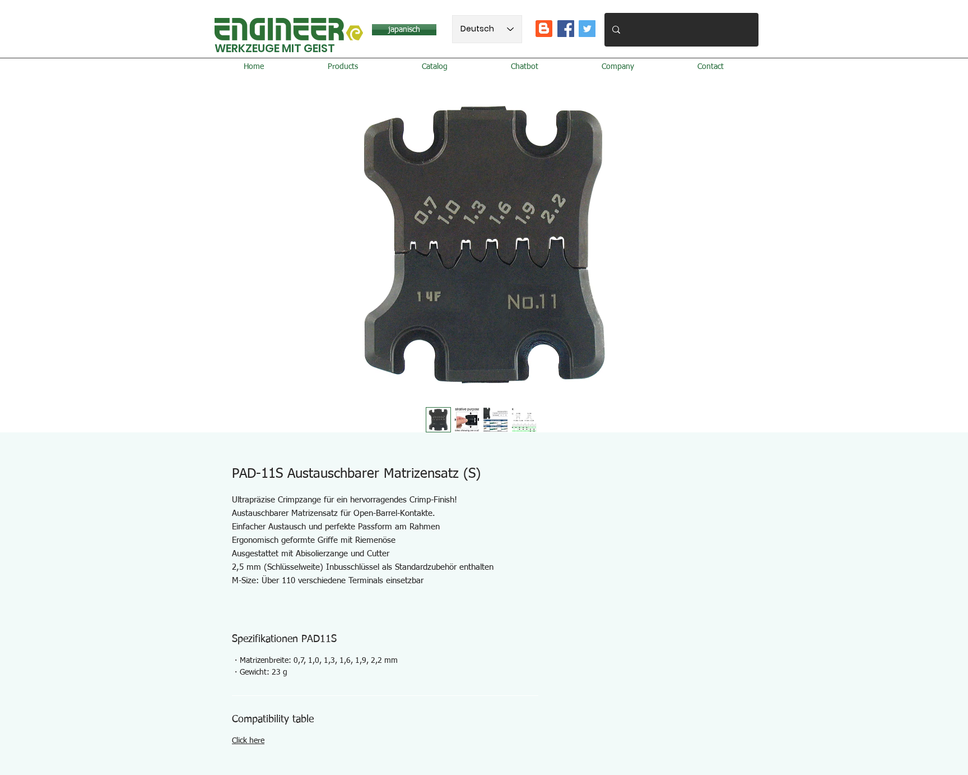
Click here (248, 741)
